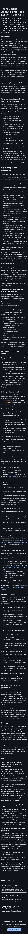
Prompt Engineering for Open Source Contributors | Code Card (13, 587)
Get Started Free (14, 929)
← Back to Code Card (6, 2)
